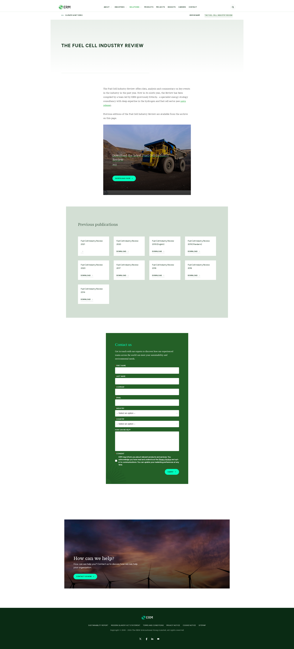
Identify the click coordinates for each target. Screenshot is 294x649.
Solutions (134, 7)
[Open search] (232, 7)
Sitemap (202, 625)
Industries (119, 7)
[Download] (82, 251)
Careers (182, 7)
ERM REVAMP (195, 15)
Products (148, 7)
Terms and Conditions (153, 625)
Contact (193, 7)
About (107, 7)
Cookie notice (189, 625)
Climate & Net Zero (74, 15)
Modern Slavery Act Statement (125, 625)
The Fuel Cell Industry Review (219, 15)
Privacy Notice (173, 625)
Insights (172, 7)
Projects (160, 7)
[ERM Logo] (64, 7)
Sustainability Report (98, 625)
